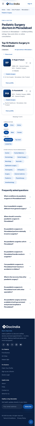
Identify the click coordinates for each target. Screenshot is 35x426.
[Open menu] (3, 4)
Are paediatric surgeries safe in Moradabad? (15, 245)
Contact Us (5, 392)
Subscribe (27, 409)
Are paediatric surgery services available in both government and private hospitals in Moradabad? (15, 305)
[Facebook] (3, 347)
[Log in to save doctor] (26, 63)
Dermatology (9, 157)
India (8, 9)
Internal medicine (20, 174)
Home (3, 9)
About (4, 386)
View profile (10, 83)
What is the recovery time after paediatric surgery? (15, 280)
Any (6, 132)
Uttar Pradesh (16, 9)
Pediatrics (8, 178)
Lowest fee (8, 144)
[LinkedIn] (12, 347)
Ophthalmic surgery (11, 165)
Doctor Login (6, 377)
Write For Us (5, 396)
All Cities (4, 358)
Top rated (18, 139)
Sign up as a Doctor (8, 374)
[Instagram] (16, 347)
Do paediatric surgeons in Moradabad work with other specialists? (14, 292)
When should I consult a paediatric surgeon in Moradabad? (12, 221)
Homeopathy (9, 169)
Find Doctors (6, 355)
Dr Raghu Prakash (18, 60)
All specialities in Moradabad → (24, 49)
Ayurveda (19, 161)
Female (19, 132)
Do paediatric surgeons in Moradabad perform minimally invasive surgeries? (15, 233)
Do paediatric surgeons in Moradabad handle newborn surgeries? (14, 256)
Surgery (7, 174)
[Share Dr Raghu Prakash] (30, 63)
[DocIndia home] (13, 3)
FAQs (3, 389)
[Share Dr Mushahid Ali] (30, 91)
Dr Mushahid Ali (17, 90)
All (6, 125)
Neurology (8, 161)
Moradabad (25, 9)
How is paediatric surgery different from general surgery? (13, 208)
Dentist (7, 153)
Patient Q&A (5, 362)
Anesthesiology (9, 182)
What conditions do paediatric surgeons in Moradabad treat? (15, 197)
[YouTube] (20, 347)
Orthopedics (20, 169)
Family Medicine (19, 153)
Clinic (12, 125)
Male (12, 132)
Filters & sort (8, 54)
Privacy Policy (21, 420)
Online (19, 125)
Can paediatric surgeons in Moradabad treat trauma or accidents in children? (14, 269)
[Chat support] (29, 422)
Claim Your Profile (7, 370)
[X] (8, 347)
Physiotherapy (20, 178)
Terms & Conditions (9, 420)
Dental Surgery (22, 157)
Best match (8, 139)
